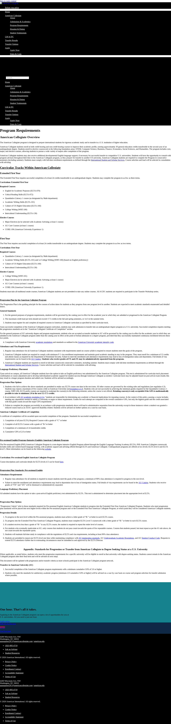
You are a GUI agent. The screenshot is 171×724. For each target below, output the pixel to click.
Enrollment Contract (13, 669)
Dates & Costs (15, 54)
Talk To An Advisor (8, 623)
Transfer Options (11, 44)
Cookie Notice (11, 665)
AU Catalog (36, 359)
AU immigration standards (89, 538)
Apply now (5, 621)
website (48, 449)
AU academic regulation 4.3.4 (32, 397)
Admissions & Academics (20, 22)
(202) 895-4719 (11, 646)
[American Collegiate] (9, 3)
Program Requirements (19, 25)
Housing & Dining (17, 29)
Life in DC (9, 37)
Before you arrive (12, 8)
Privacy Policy (11, 662)
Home (7, 12)
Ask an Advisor (11, 649)
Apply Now (15, 50)
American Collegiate (13, 16)
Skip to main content (8, 1)
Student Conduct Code (151, 538)
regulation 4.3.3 (76, 389)
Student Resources (12, 653)
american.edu (39, 641)
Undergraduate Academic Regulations (119, 538)
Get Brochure (5, 631)
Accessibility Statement (14, 673)
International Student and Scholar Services (107, 160)
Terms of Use (10, 677)
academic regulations (44, 342)
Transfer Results (11, 40)
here (61, 462)
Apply (7, 48)
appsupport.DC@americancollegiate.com (16, 641)
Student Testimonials (18, 33)
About (12, 18)
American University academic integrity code (96, 342)
